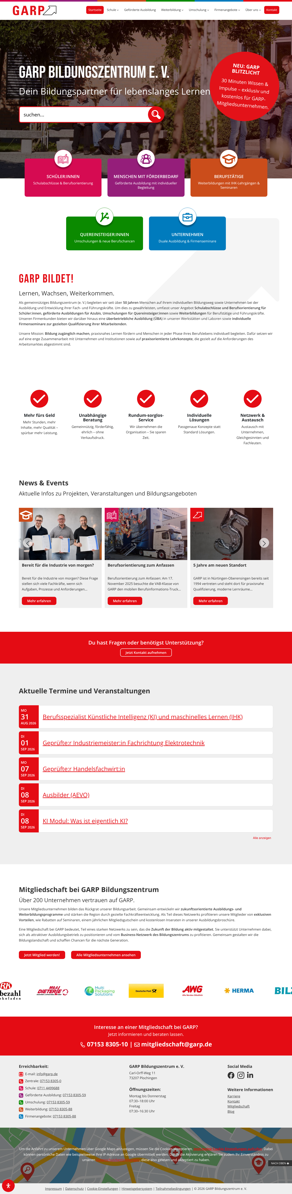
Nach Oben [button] (279, 1163)
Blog (230, 1111)
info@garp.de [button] (47, 1074)
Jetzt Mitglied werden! (42, 955)
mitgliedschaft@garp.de (176, 1044)
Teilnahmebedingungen (173, 1188)
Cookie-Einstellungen (102, 1188)
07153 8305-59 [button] (74, 1095)
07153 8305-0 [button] (50, 1081)
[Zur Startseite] (34, 10)
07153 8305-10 (106, 1044)
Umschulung (198, 10)
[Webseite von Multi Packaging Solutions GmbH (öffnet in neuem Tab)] (40, 991)
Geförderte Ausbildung (140, 10)
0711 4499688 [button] (48, 1088)
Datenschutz (74, 1188)
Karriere (233, 1096)
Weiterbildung (171, 10)
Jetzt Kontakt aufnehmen (146, 652)
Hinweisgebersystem (137, 1188)
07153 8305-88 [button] (60, 1109)
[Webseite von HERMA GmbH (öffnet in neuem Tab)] (179, 991)
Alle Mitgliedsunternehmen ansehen (106, 955)
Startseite (95, 10)
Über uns (252, 10)
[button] (264, 543)
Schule (112, 10)
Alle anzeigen (262, 838)
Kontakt (271, 10)
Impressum (53, 1188)
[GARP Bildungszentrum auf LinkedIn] (250, 1075)
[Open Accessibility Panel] (8, 1185)
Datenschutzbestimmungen (118, 1159)
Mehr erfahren (39, 601)
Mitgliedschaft (238, 1106)
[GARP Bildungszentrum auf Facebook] (230, 1075)
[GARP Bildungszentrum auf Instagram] (240, 1075)
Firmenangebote (226, 10)
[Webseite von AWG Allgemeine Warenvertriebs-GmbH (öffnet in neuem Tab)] (134, 991)
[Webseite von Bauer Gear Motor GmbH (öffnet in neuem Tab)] (273, 991)
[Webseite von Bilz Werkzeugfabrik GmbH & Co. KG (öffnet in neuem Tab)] (226, 991)
